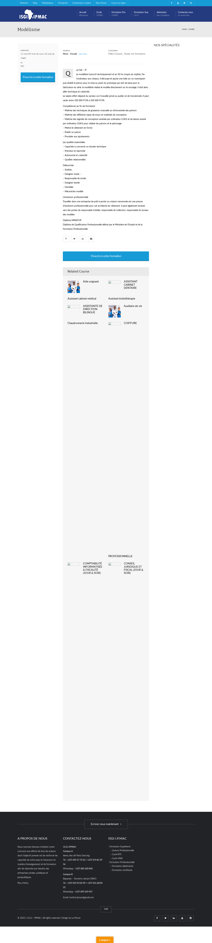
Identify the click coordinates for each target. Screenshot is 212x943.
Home (184, 29)
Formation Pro (118, 13)
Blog (35, 3)
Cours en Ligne (118, 3)
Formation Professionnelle (122, 862)
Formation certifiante (122, 870)
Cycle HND (117, 858)
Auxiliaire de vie (133, 306)
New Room (101, 3)
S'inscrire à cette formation (38, 77)
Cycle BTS (117, 854)
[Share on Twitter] (74, 239)
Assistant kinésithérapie (121, 298)
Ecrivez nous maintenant (105, 824)
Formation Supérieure (120, 847)
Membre (24, 3)
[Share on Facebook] (66, 239)
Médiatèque (47, 3)
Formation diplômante (122, 866)
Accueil (83, 13)
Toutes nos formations (134, 54)
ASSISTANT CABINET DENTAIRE (130, 284)
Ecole (100, 13)
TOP (106, 909)
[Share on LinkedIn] (83, 239)
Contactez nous (185, 13)
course (191, 29)
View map (82, 54)
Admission (163, 13)
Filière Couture (115, 54)
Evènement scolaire (81, 3)
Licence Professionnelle (123, 850)
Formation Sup (141, 13)
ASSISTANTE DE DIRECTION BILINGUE (92, 309)
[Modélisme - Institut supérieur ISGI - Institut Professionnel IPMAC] (33, 14)
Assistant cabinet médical (82, 298)
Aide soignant (91, 281)
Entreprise (63, 3)
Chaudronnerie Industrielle (83, 323)
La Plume (76, 918)
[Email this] (91, 239)
